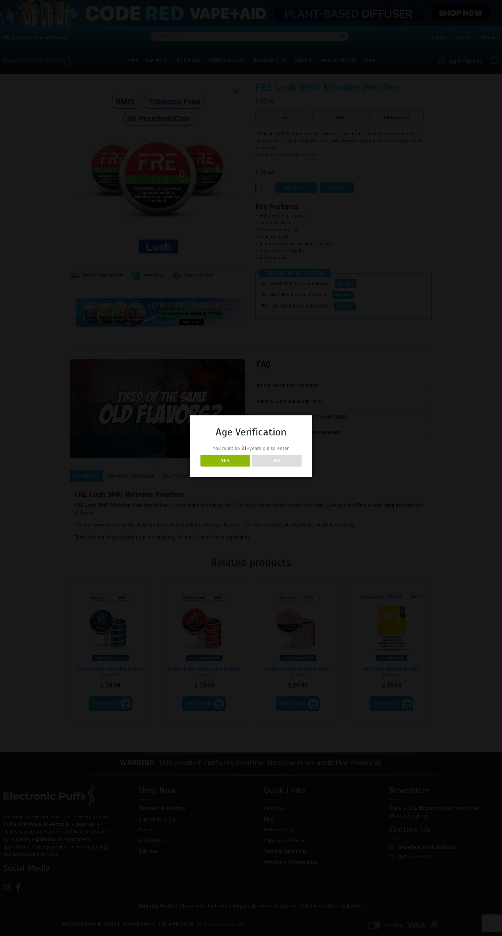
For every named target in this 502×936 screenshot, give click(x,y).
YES (225, 460)
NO (276, 460)
